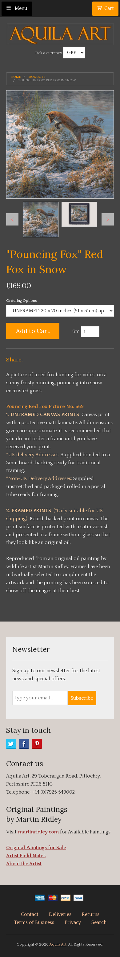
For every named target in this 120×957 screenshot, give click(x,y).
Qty (75, 331)
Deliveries (60, 914)
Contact (29, 914)
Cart (109, 8)
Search (98, 922)
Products (36, 77)
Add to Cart (33, 331)
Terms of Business (34, 922)
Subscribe (81, 698)
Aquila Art (57, 944)
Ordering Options (21, 300)
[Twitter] (11, 744)
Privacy (73, 922)
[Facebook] (24, 744)
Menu (20, 8)
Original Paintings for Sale (36, 847)
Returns (90, 914)
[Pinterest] (37, 744)
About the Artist (24, 863)
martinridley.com (38, 832)
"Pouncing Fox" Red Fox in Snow (47, 80)
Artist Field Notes (26, 855)
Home (16, 77)
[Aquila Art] (60, 32)
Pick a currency (49, 53)
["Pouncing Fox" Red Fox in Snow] (40, 219)
